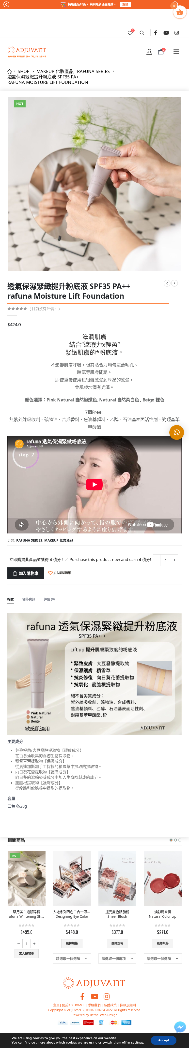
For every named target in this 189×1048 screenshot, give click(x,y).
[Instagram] (176, 32)
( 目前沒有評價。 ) (45, 308)
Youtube (94, 996)
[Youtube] (166, 32)
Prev (6, 5)
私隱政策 (110, 1005)
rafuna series (29, 540)
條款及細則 (128, 1005)
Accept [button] (163, 1040)
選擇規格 (26, 943)
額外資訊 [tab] (28, 599)
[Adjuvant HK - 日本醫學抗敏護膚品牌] (27, 52)
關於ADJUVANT (73, 1005)
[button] (171, 840)
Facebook (82, 996)
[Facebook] (155, 32)
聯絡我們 (94, 1005)
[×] (176, 432)
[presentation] (13, 184)
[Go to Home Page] (9, 71)
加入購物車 (28, 573)
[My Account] (149, 52)
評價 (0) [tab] (49, 599)
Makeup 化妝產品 (58, 540)
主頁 (56, 1005)
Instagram (106, 996)
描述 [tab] (10, 599)
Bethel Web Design (103, 1015)
